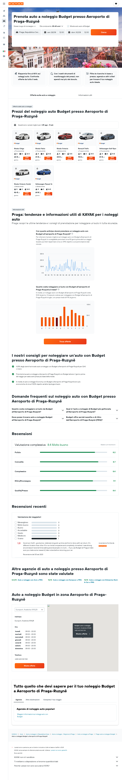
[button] (4, 3)
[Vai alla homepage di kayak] (16, 3)
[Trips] (4, 44)
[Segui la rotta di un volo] (4, 37)
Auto (21, 734)
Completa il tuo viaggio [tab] (52, 700)
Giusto (20, 533)
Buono (20, 528)
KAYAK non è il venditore (24, 757)
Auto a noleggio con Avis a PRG (27, 580)
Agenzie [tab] (19, 700)
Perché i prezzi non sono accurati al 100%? (31, 766)
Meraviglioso (23, 522)
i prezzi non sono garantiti (59, 750)
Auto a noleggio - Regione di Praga (63, 734)
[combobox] (25, 26)
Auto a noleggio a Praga (85, 734)
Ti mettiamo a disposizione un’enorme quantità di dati (36, 761)
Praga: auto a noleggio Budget (105, 734)
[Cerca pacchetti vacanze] (4, 26)
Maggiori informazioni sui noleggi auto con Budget (32, 715)
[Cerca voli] (4, 11)
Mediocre (22, 536)
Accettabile (22, 530)
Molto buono (23, 525)
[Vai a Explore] (4, 32)
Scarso (20, 538)
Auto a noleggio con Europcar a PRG (65, 580)
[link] (65, 341)
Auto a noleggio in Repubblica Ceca (37, 734)
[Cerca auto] (4, 21)
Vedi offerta (27, 158)
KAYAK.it (14, 734)
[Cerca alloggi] (4, 16)
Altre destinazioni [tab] (33, 700)
